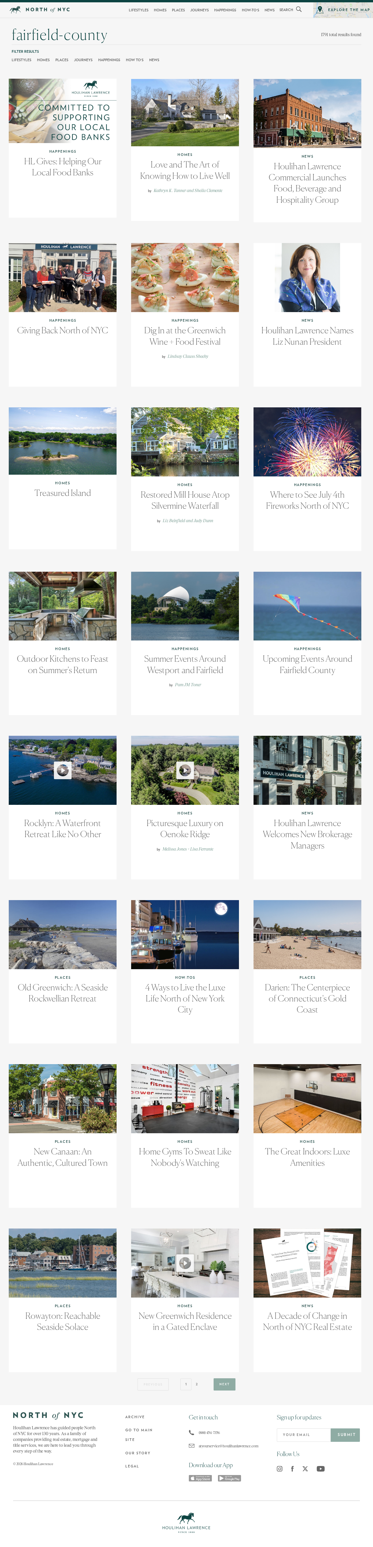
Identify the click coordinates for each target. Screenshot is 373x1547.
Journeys (199, 10)
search (286, 10)
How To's (134, 60)
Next (224, 1384)
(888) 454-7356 (209, 1432)
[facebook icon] (292, 1469)
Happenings (225, 10)
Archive (135, 1417)
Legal (132, 1466)
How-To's (250, 10)
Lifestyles (138, 10)
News (270, 10)
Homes (160, 10)
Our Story (138, 1453)
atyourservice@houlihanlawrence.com (225, 1446)
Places (178, 10)
